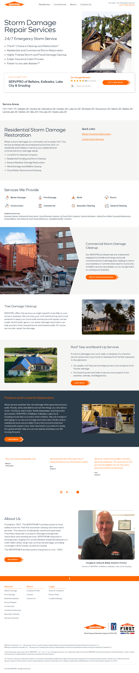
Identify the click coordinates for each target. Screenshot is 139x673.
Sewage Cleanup (11, 216)
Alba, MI (34, 112)
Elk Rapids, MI (88, 109)
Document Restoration (122, 216)
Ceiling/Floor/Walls (104, 216)
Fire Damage (9, 595)
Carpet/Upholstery (88, 216)
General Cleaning (11, 618)
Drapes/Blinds (10, 219)
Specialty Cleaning (11, 614)
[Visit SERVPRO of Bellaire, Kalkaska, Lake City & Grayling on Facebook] (69, 578)
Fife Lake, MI (45, 112)
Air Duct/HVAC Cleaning (70, 216)
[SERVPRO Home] (14, 3)
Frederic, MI (62, 109)
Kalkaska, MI (23, 109)
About (73, 4)
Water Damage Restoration (96, 133)
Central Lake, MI (10, 112)
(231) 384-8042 (127, 5)
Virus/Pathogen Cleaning (49, 216)
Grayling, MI (35, 109)
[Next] (78, 492)
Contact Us (85, 4)
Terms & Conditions (56, 591)
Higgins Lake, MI (59, 112)
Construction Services (93, 139)
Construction (9, 606)
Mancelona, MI (48, 109)
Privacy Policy (54, 595)
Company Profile (33, 591)
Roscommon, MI (103, 109)
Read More (13, 559)
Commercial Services (12, 610)
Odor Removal (22, 219)
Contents (67, 219)
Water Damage (10, 591)
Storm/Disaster (10, 602)
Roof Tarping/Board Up (38, 219)
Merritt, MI (116, 109)
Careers (29, 595)
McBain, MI (24, 112)
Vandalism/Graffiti (56, 219)
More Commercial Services (101, 277)
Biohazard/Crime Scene (28, 216)
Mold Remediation (11, 598)
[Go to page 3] (72, 492)
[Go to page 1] (67, 492)
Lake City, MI (74, 109)
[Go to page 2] (69, 492)
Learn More (79, 383)
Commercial (60, 4)
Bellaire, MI (127, 109)
